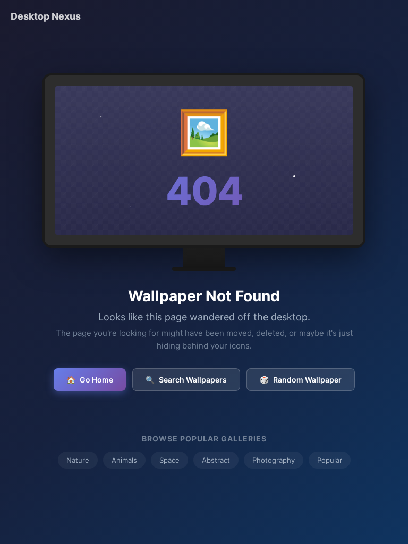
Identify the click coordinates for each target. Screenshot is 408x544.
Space (169, 460)
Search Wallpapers (186, 379)
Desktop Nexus (46, 16)
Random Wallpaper (301, 379)
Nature (77, 460)
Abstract (216, 460)
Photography (273, 460)
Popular (329, 460)
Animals (124, 460)
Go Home (89, 379)
